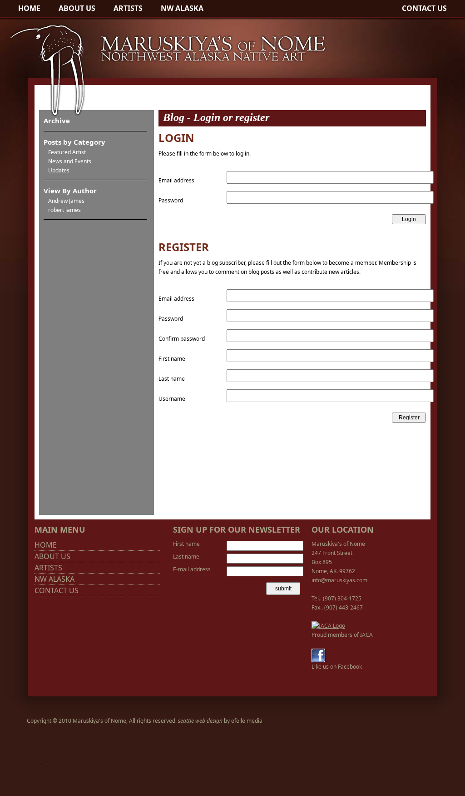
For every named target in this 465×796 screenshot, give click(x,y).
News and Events (69, 161)
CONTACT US (424, 8)
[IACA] (328, 626)
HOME (29, 8)
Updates (58, 170)
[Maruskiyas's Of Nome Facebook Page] (318, 660)
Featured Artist (67, 152)
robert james (64, 210)
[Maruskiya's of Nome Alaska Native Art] (163, 116)
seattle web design (200, 721)
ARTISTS (128, 8)
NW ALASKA (182, 8)
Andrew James (66, 201)
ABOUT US (77, 8)
